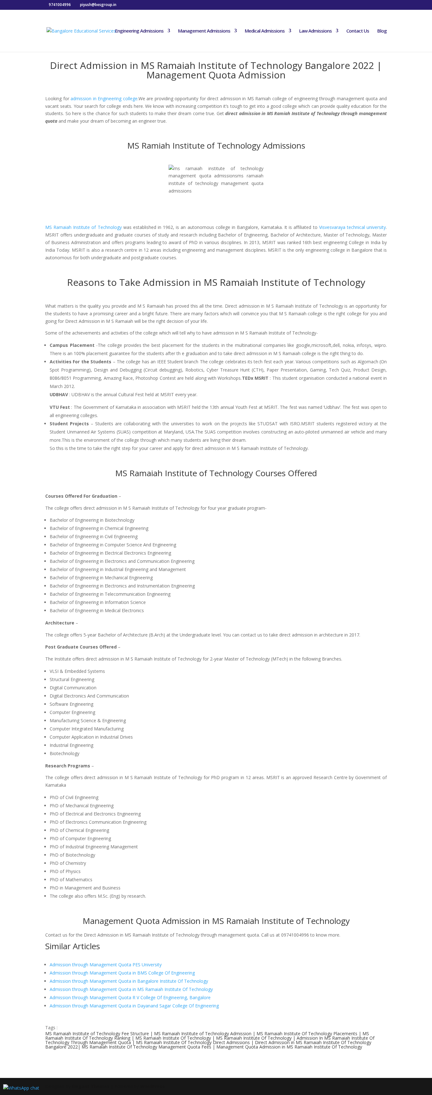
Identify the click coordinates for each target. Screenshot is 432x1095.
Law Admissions (315, 31)
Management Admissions (204, 31)
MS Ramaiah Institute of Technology (83, 227)
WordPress (152, 1086)
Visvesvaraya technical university (352, 227)
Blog (382, 31)
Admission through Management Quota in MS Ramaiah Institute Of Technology (131, 989)
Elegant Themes (90, 1086)
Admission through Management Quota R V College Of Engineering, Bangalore (130, 997)
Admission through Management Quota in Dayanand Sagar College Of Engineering (134, 1006)
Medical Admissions (265, 31)
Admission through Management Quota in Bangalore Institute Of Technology (129, 981)
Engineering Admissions (139, 31)
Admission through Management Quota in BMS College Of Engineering (122, 973)
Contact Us (357, 31)
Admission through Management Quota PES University (106, 965)
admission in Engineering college (104, 98)
